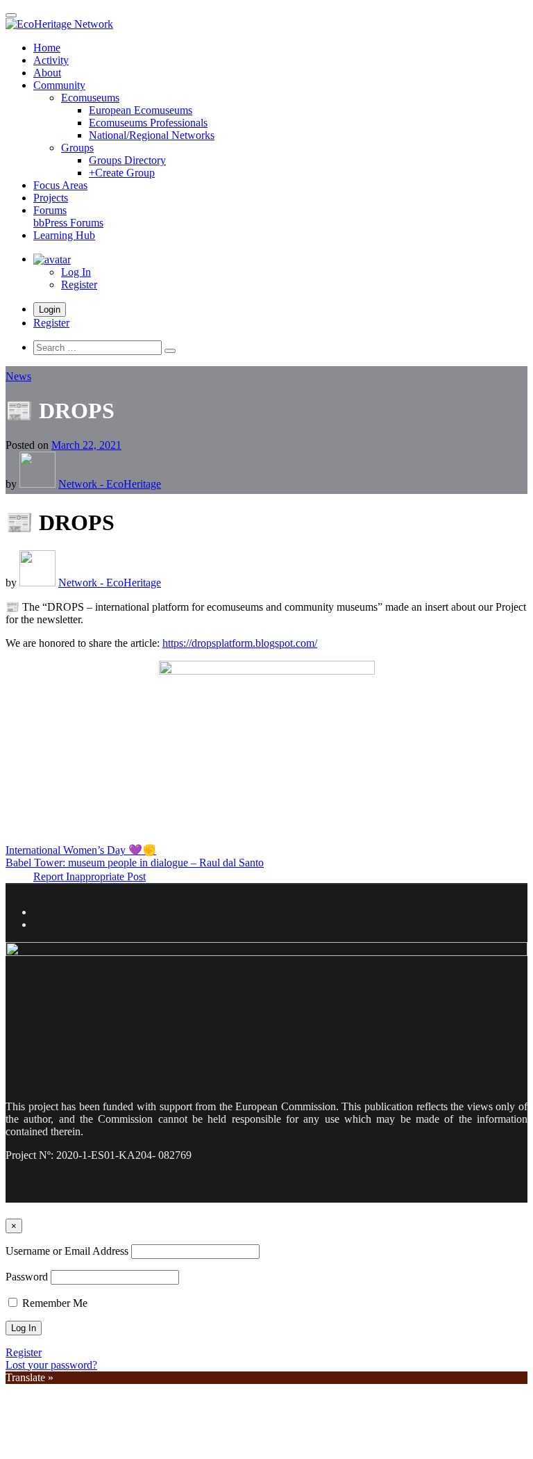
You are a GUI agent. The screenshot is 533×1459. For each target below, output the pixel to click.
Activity (51, 60)
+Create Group (122, 173)
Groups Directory (127, 160)
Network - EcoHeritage (109, 484)
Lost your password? (51, 1365)
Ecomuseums (90, 98)
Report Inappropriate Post (89, 876)
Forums (68, 216)
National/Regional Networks (151, 135)
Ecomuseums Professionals (148, 123)
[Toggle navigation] (11, 15)
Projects (50, 198)
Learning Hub (64, 235)
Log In (76, 272)
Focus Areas (60, 185)
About (47, 73)
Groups (77, 148)
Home (46, 47)
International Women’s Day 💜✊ (81, 850)
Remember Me (53, 1303)
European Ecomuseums (140, 110)
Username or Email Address (67, 1251)
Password (27, 1277)
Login (49, 309)
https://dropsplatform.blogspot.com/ (239, 643)
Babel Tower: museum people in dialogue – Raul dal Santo (135, 862)
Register (79, 284)
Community (59, 85)
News (18, 376)
